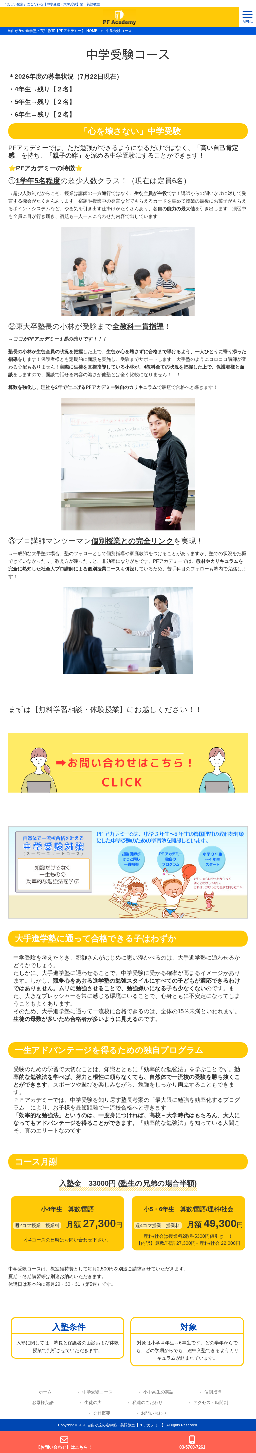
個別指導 (213, 1391)
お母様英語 (43, 1402)
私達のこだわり (147, 1402)
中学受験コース (97, 1391)
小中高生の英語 (158, 1391)
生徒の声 (93, 1402)
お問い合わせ (154, 1413)
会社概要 (101, 1413)
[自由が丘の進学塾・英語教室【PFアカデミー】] (119, 16)
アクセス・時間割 (210, 1402)
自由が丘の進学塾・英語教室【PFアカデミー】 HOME (52, 31)
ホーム (45, 1391)
